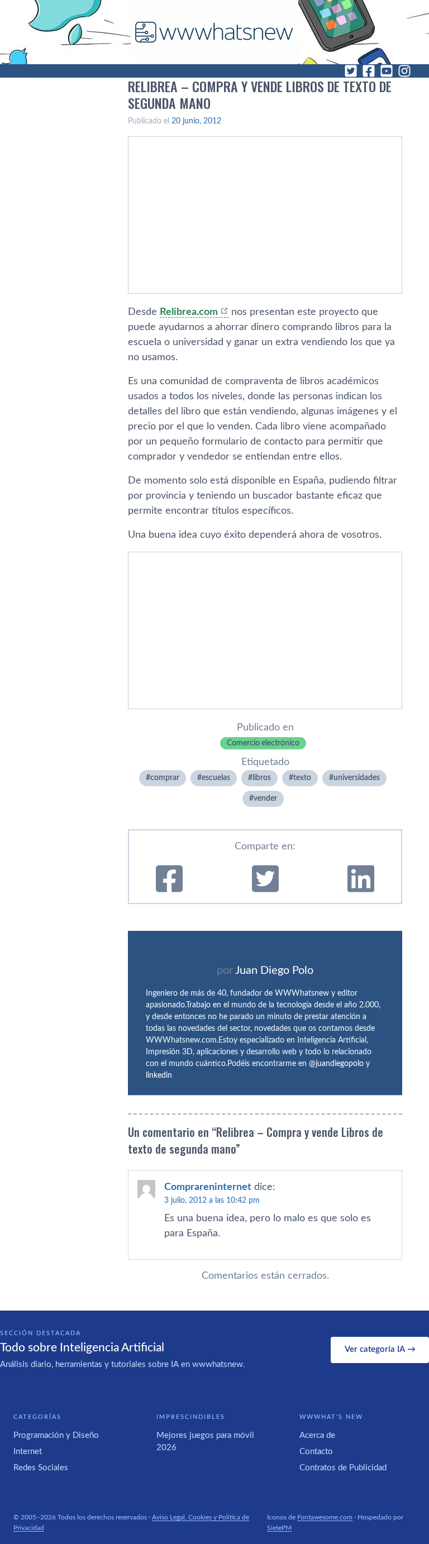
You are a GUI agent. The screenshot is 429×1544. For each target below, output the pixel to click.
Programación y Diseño (56, 1435)
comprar (164, 778)
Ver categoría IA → (380, 1349)
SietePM (279, 1527)
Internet (27, 1451)
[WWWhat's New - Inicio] (214, 32)
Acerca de (317, 1435)
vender (265, 798)
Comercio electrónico (263, 743)
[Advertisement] (265, 215)
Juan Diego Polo (274, 970)
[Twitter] (351, 71)
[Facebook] (368, 71)
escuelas (216, 778)
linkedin (159, 1075)
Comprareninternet (207, 1187)
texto (302, 778)
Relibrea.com (189, 312)
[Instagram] (404, 71)
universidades (356, 778)
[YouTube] (386, 71)
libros (261, 778)
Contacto (316, 1451)
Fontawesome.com (324, 1517)
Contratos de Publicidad (343, 1468)
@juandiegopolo (336, 1064)
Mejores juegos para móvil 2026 (205, 1441)
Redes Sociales (40, 1468)
